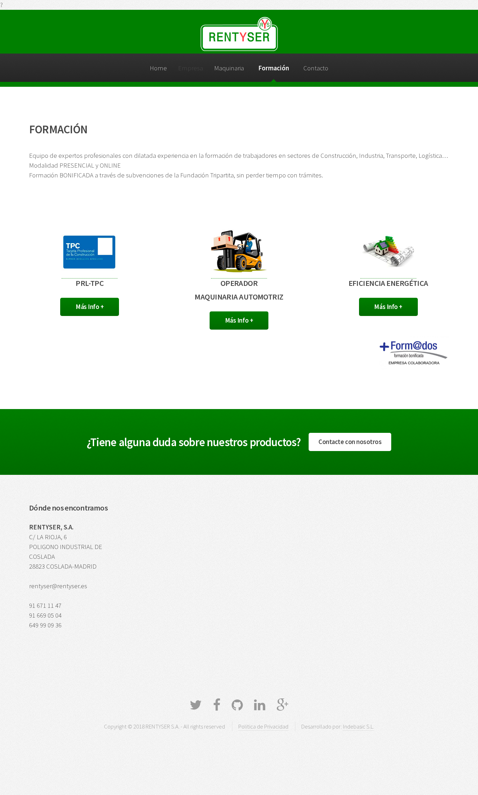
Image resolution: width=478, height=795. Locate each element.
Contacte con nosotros (349, 442)
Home (158, 68)
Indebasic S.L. (358, 726)
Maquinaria (229, 68)
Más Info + (90, 307)
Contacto (315, 68)
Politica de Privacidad (263, 726)
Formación (273, 68)
